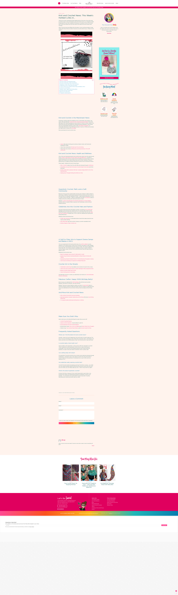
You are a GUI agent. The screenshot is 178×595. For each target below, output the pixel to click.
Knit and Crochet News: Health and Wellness (68, 82)
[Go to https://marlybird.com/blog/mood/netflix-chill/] (104, 97)
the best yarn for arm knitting (77, 147)
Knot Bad (74, 128)
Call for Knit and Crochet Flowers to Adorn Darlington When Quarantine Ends (76, 268)
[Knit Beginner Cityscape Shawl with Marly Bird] (107, 472)
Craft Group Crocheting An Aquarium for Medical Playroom (72, 260)
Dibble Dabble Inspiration (68, 392)
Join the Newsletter (111, 499)
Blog (93, 502)
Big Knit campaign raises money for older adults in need (72, 254)
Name (60, 401)
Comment (61, 410)
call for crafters (84, 244)
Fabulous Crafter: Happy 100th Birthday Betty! (68, 89)
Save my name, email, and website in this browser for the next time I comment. (76, 420)
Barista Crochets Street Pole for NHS (68, 270)
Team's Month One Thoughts (88, 326)
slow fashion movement (83, 125)
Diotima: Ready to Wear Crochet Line (68, 223)
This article (87, 197)
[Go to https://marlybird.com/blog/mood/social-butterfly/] (114, 98)
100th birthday (76, 282)
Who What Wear (64, 221)
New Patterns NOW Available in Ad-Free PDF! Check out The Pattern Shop (89, 7)
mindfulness (90, 165)
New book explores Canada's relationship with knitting (71, 297)
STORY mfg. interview (65, 218)
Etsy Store (109, 503)
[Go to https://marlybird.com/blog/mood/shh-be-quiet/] (114, 112)
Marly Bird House (95, 503)
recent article (86, 285)
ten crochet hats (88, 209)
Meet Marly (109, 33)
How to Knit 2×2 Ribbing (74, 326)
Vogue (61, 144)
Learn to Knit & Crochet (97, 505)
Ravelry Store (110, 505)
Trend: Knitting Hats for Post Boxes (67, 272)
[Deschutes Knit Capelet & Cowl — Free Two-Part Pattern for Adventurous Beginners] (89, 472)
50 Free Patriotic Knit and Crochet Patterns (69, 324)
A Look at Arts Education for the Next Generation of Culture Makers (76, 200)
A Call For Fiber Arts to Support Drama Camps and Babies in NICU (72, 86)
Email (60, 405)
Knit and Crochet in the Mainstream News (67, 81)
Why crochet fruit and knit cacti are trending (69, 295)
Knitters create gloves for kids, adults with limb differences (73, 157)
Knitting (73, 392)
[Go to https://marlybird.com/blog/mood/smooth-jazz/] (104, 111)
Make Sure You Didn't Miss (65, 91)
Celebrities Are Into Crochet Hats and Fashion (68, 85)
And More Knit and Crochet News (66, 90)
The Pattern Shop (95, 499)
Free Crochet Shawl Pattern (72, 328)
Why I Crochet (63, 165)
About (93, 506)
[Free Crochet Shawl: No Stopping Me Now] (71, 472)
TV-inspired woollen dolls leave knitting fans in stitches (72, 300)
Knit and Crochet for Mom (85, 328)
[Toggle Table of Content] (92, 80)
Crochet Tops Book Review (66, 321)
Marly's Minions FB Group (112, 502)
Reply (93, 445)
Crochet (63, 13)
